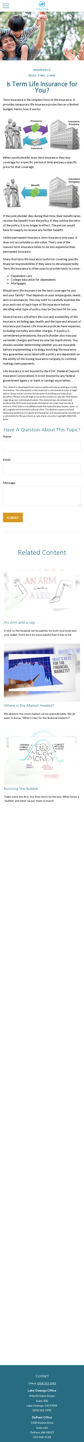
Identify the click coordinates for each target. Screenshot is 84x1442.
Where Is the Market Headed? (29, 705)
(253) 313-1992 (46, 1383)
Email (6, 459)
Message (9, 482)
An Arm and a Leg (19, 622)
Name (7, 436)
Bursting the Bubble (21, 788)
